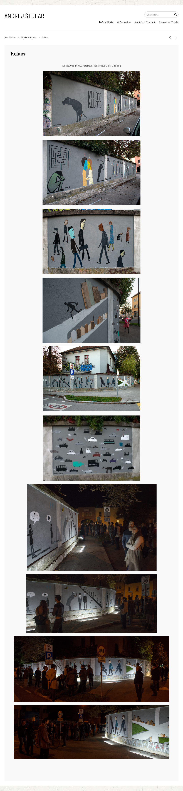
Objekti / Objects (28, 37)
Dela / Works (106, 22)
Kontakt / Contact (145, 22)
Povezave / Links (169, 22)
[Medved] (170, 37)
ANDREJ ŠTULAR (24, 15)
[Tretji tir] (176, 37)
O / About (122, 22)
